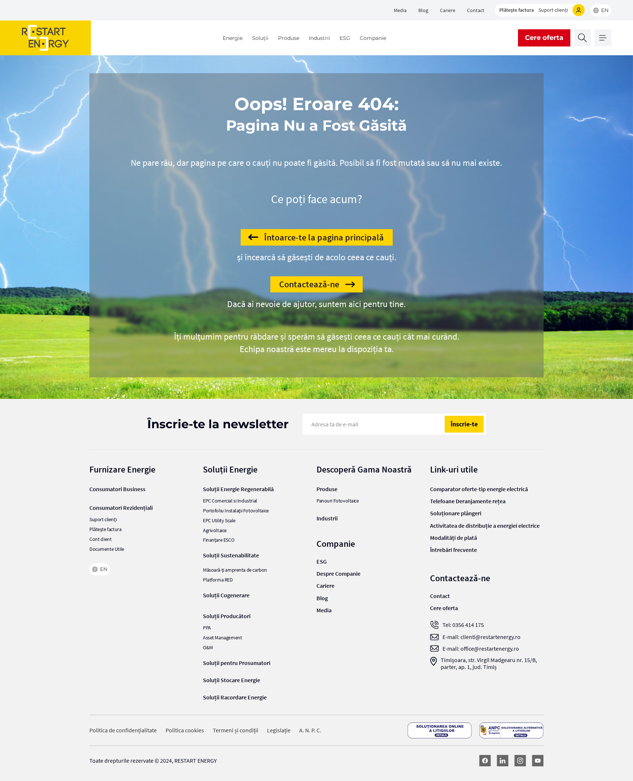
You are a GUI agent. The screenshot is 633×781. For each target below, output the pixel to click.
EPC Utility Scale (219, 520)
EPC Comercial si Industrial (230, 501)
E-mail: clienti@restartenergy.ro (482, 637)
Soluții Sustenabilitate (231, 555)
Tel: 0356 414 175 (463, 624)
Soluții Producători (227, 616)
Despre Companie (338, 573)
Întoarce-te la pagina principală (324, 237)
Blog (423, 10)
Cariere (447, 10)
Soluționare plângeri (455, 513)
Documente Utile (106, 549)
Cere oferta (544, 38)
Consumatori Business (117, 489)
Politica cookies (185, 730)
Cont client (100, 539)
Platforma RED (218, 580)
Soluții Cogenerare (226, 595)
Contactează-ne (309, 284)
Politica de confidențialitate (123, 730)
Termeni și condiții (235, 730)
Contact (475, 10)
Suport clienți (553, 10)
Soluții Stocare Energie (231, 680)
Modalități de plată (453, 537)
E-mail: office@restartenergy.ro (481, 648)
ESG (345, 38)
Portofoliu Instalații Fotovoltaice (236, 511)
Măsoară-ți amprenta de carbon (235, 570)
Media (400, 10)
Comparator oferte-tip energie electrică (479, 489)
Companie (373, 38)
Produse (288, 38)
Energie (233, 38)
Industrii (319, 38)
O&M (208, 647)
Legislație (278, 730)
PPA (207, 628)
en (604, 10)
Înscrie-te (464, 424)
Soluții (260, 38)
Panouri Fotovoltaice (337, 501)
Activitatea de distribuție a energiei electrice (485, 525)
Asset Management (222, 638)
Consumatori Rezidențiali (121, 507)
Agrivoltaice (215, 530)
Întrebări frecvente (453, 549)
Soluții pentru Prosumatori (236, 662)
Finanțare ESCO (218, 540)
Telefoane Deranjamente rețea (468, 501)
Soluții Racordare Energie (235, 697)
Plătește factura (516, 10)
